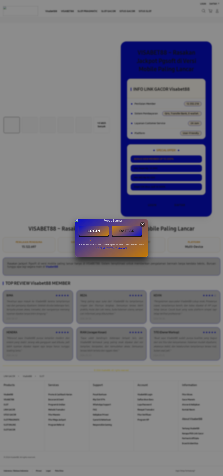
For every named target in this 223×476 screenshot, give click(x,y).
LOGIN (94, 231)
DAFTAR (127, 231)
